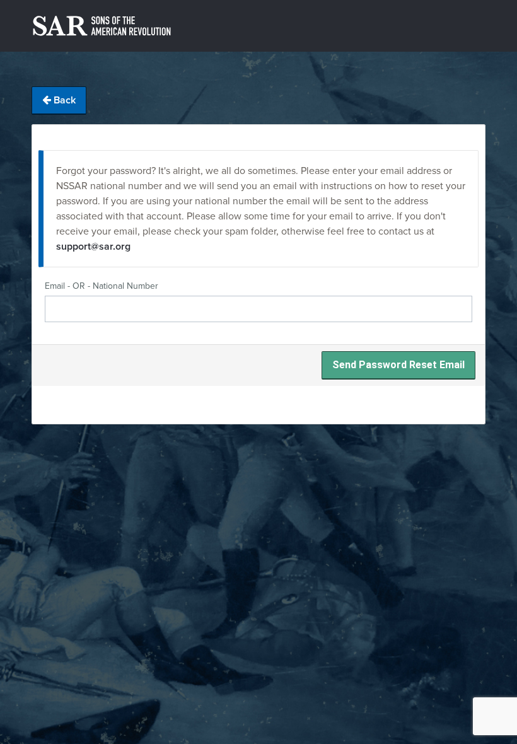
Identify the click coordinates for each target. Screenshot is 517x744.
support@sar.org (93, 246)
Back (63, 100)
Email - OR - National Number (101, 286)
